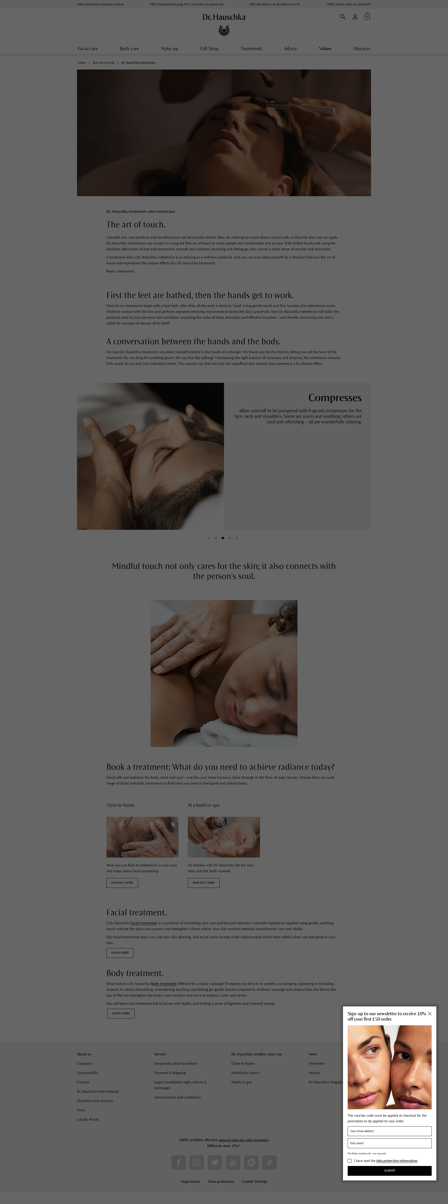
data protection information (396, 1161)
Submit (389, 1171)
